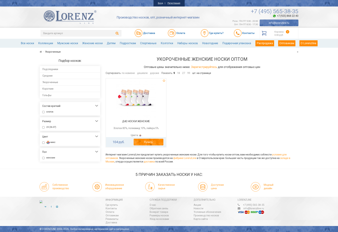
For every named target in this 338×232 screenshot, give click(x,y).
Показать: (167, 73)
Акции (197, 204)
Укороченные (50, 82)
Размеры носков (159, 215)
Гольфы (46, 95)
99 (188, 73)
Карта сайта (201, 219)
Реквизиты (112, 219)
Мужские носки (67, 43)
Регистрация (174, 3)
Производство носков (206, 215)
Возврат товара (159, 212)
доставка (149, 161)
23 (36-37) (51, 127)
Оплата (110, 212)
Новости (198, 208)
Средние (47, 75)
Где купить (112, 204)
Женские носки (92, 43)
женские (50, 157)
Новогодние (210, 43)
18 (178, 73)
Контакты (111, 208)
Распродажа (265, 43)
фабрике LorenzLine (184, 158)
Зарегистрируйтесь (204, 67)
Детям (111, 43)
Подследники (50, 69)
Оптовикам (286, 43)
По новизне (128, 73)
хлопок (49, 112)
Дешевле (142, 73)
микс (52, 142)
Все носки (27, 43)
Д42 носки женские (136, 121)
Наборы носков (187, 43)
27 (183, 73)
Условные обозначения (207, 212)
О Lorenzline (308, 43)
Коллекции (45, 43)
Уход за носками (159, 219)
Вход (160, 3)
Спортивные (148, 43)
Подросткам (128, 43)
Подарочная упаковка (236, 43)
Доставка (111, 222)
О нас (153, 204)
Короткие (48, 88)
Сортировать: (113, 73)
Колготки (167, 43)
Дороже (154, 73)
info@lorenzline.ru (279, 22)
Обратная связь (159, 208)
